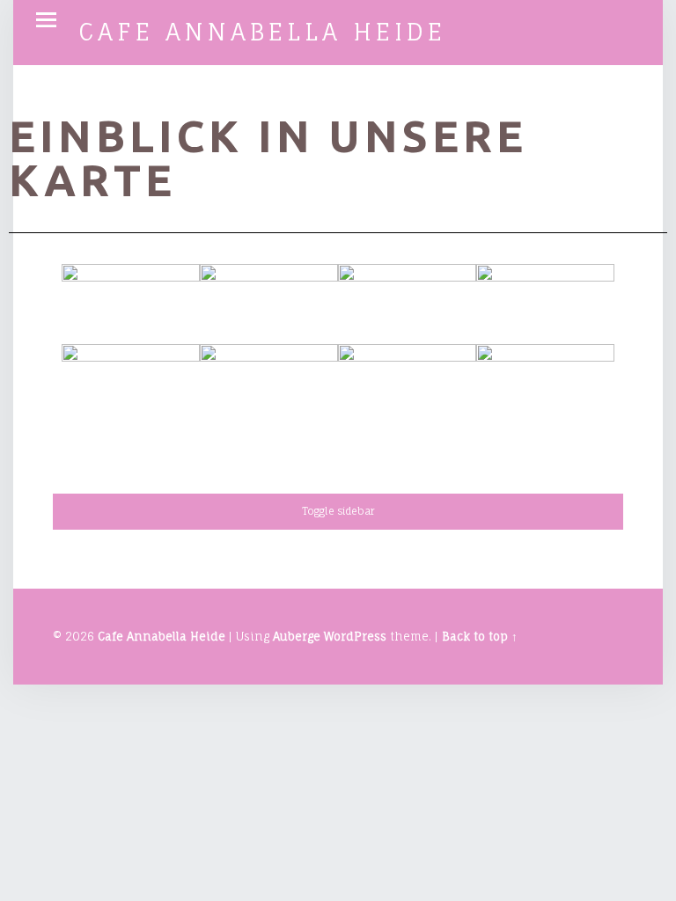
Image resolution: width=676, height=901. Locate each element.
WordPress (355, 636)
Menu (45, 20)
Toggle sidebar (338, 511)
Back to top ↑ (480, 636)
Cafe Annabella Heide (262, 32)
